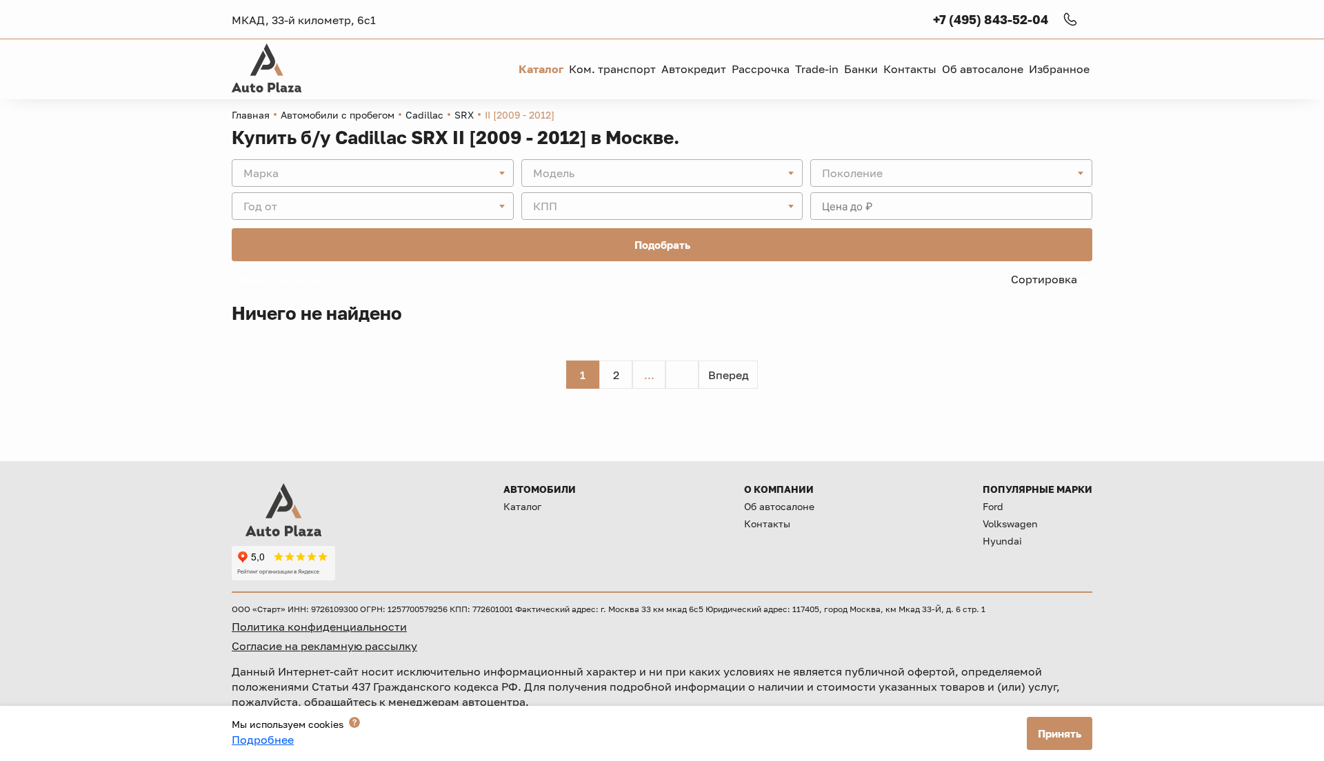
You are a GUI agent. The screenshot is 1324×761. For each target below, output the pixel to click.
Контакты (767, 523)
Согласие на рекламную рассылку (324, 646)
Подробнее (263, 740)
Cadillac (424, 115)
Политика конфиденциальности (319, 626)
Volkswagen (1010, 523)
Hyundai (1002, 541)
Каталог (522, 506)
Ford (993, 506)
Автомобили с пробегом (337, 115)
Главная (251, 115)
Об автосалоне (779, 506)
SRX (464, 115)
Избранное (1059, 69)
